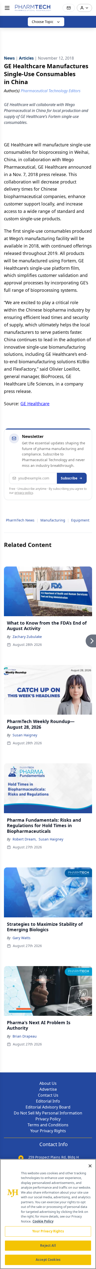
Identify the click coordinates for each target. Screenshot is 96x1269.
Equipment (80, 520)
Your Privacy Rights (48, 1130)
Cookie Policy (42, 1221)
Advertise (48, 1089)
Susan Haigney (25, 735)
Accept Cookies (48, 1259)
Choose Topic (42, 21)
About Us (48, 1083)
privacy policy (24, 493)
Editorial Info (48, 1101)
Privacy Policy (48, 1119)
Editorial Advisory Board (48, 1107)
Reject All (48, 1245)
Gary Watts (22, 937)
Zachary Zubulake (27, 636)
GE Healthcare (34, 404)
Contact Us (48, 1095)
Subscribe (69, 478)
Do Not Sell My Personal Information (48, 1113)
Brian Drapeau (25, 1036)
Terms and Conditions (48, 1125)
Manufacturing (52, 520)
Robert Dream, (25, 839)
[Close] (90, 1165)
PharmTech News (20, 520)
